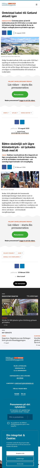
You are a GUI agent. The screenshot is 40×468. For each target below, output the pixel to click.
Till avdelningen (32, 296)
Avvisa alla (20, 464)
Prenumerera (18, 94)
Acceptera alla (20, 453)
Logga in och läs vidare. (27, 100)
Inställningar (20, 458)
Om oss (23, 394)
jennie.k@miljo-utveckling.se (20, 133)
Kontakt (16, 394)
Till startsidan (20, 283)
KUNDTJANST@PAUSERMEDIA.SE (24, 383)
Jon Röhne (20, 378)
